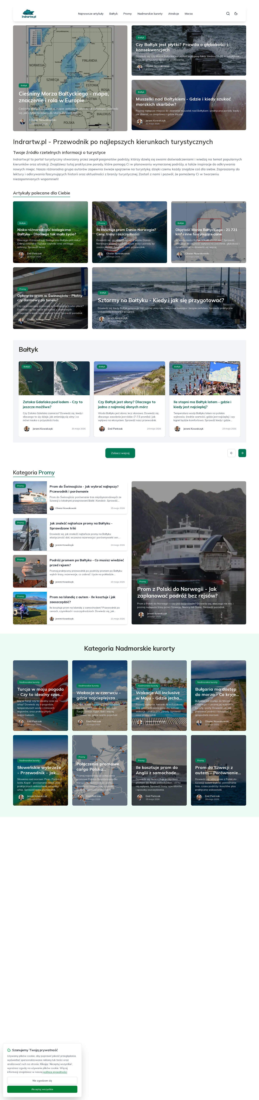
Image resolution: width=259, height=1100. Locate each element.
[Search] (228, 14)
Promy (127, 13)
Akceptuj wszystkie (42, 1089)
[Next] (242, 453)
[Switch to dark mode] (236, 13)
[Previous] (231, 453)
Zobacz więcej (120, 453)
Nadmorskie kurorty (150, 13)
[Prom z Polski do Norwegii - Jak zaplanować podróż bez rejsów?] (189, 552)
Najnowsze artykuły (91, 13)
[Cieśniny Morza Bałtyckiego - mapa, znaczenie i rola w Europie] (70, 78)
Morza (189, 13)
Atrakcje (173, 13)
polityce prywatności (55, 1072)
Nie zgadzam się (42, 1080)
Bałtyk (113, 13)
